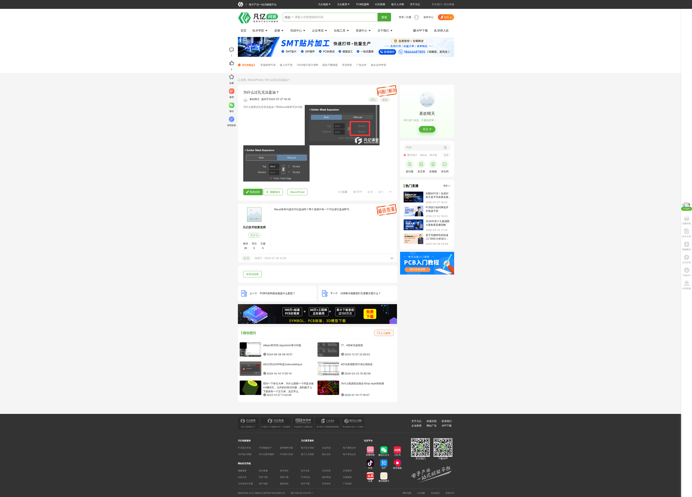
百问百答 (326, 470)
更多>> (447, 185)
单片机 (433, 154)
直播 (277, 30)
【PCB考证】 (248, 65)
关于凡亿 (415, 4)
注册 (408, 17)
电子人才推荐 (307, 454)
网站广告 (432, 425)
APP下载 (420, 30)
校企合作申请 (378, 64)
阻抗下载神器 (330, 64)
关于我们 (384, 30)
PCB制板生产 (265, 447)
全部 (446, 154)
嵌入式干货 (286, 64)
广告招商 (347, 483)
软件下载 (263, 477)
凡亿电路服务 (244, 440)
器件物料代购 (286, 447)
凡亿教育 (342, 4)
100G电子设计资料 (307, 64)
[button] (324, 4)
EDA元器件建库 (266, 454)
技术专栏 (284, 470)
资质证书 (449, 493)
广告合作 (361, 64)
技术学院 (258, 30)
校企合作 (326, 454)
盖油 (384, 99)
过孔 (373, 99)
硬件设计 (412, 154)
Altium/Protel (255, 79)
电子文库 (305, 470)
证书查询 (347, 470)
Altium (423, 154)
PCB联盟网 (362, 4)
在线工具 (340, 30)
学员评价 (347, 64)
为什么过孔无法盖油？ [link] (277, 79)
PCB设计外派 (286, 454)
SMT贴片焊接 (244, 454)
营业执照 (435, 493)
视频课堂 (242, 470)
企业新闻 (416, 425)
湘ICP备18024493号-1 (301, 493)
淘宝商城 (326, 477)
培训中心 (296, 30)
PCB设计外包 (244, 447)
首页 (243, 30)
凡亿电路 (323, 4)
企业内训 (326, 447)
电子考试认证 (349, 454)
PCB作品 (305, 477)
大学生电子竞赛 (245, 483)
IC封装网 (380, 4)
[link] (243, 79)
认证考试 (318, 30)
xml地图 (421, 493)
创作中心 (428, 17)
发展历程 (432, 421)
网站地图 (407, 493)
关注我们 (437, 4)
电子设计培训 (307, 447)
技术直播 (263, 470)
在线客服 (347, 477)
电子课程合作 (349, 447)
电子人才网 (397, 4)
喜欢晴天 (254, 99)
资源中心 (362, 30)
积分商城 (449, 4)
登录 (401, 17)
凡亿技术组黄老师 (254, 227)
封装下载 (284, 477)
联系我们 (447, 421)
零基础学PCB (268, 64)
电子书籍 (263, 483)
